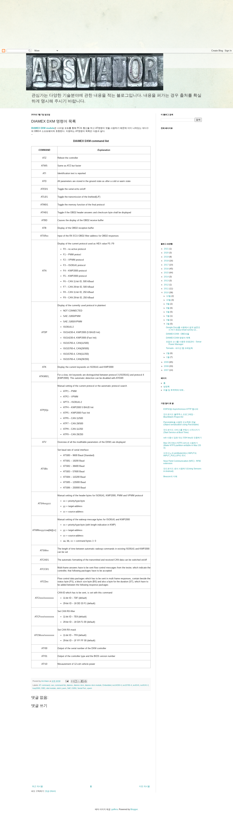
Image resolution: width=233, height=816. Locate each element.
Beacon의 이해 (170, 476)
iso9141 (136, 685)
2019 (166, 257)
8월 (168, 308)
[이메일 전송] (67, 681)
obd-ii (59, 688)
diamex (70, 685)
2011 (166, 288)
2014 (166, 277)
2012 (166, 285)
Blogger (134, 809)
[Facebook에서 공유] (82, 681)
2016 (166, 269)
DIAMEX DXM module (42, 128)
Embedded (107, 685)
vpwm (89, 688)
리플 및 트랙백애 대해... (174, 390)
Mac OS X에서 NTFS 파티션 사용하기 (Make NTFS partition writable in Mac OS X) (182, 445)
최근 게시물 (37, 786)
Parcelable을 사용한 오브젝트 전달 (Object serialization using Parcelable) (181, 423)
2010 (166, 292)
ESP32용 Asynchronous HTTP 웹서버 (180, 409)
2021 (166, 249)
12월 (168, 296)
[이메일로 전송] (72, 681)
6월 (168, 312)
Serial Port (81, 688)
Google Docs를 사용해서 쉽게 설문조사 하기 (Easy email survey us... (183, 328)
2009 (166, 362)
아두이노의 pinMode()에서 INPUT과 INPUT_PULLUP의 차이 (179, 454)
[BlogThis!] (75, 681)
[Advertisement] (28, 24)
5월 (168, 316)
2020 (166, 253)
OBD (43, 688)
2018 (166, 261)
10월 (168, 300)
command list (60, 685)
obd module (51, 688)
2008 (166, 366)
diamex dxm (79, 685)
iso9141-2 (144, 685)
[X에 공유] (79, 681)
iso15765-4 (127, 685)
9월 (168, 304)
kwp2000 (36, 688)
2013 (166, 280)
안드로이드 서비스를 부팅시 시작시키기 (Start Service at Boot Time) (181, 431)
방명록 (166, 386)
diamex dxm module (93, 685)
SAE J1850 (71, 688)
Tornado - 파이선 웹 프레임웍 (179, 348)
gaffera (114, 809)
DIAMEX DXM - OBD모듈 (177, 334)
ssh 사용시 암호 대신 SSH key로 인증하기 (182, 438)
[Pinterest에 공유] (85, 681)
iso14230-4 (117, 685)
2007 (166, 370)
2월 (168, 353)
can (52, 685)
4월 (168, 320)
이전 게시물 (144, 786)
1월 (168, 357)
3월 (168, 324)
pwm (64, 688)
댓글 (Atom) (50, 791)
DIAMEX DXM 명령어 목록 (178, 338)
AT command (44, 685)
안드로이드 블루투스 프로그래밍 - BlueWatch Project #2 (178, 415)
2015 (166, 272)
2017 (166, 265)
